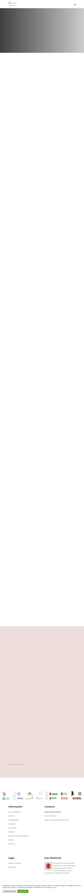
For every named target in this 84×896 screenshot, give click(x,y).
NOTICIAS (11, 844)
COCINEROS (12, 828)
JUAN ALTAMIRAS (14, 812)
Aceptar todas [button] (23, 891)
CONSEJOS (12, 824)
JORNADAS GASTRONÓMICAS (18, 836)
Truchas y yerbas (16, 671)
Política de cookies (14, 863)
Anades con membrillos (18, 660)
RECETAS (11, 832)
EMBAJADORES (13, 820)
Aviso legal (12, 867)
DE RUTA (11, 816)
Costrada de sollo (16, 682)
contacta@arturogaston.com (59, 820)
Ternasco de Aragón (17, 747)
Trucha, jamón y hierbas (19, 714)
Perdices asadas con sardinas (20, 692)
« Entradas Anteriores (15, 764)
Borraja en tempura (17, 725)
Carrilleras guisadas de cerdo (20, 736)
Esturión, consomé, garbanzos (21, 758)
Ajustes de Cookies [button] (9, 891)
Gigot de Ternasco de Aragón (21, 703)
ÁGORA (10, 840)
